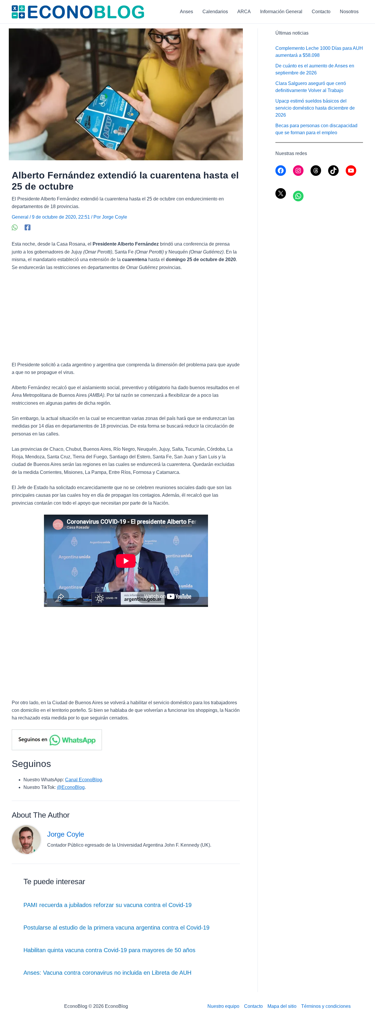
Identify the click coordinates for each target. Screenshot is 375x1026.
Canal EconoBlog (83, 779)
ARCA (244, 11)
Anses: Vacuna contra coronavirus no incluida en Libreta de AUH (107, 972)
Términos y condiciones (326, 1006)
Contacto (321, 11)
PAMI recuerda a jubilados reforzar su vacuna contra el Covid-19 (107, 905)
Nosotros (349, 11)
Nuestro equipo (223, 1006)
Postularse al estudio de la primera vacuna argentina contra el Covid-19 (116, 927)
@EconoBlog (71, 787)
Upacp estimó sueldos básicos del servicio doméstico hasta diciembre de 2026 (315, 108)
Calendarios (215, 11)
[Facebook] (27, 227)
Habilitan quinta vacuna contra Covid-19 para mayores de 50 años (109, 950)
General (20, 217)
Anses (186, 11)
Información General (281, 11)
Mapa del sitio (281, 1006)
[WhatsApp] (15, 227)
